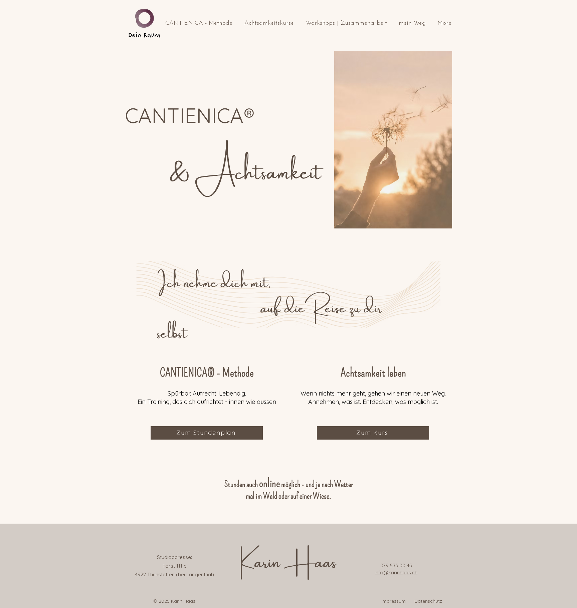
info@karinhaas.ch (396, 572)
